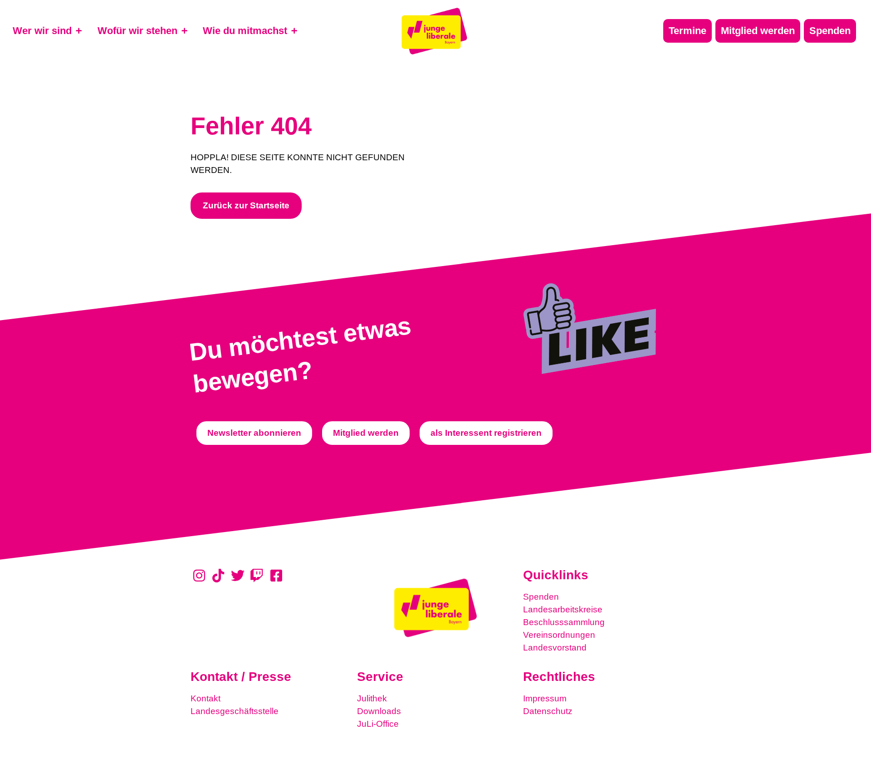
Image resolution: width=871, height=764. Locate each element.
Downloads (379, 711)
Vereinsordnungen (559, 635)
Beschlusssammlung (564, 622)
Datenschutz (548, 711)
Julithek (372, 698)
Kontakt (205, 698)
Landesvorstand (555, 647)
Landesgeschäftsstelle (235, 711)
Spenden (541, 596)
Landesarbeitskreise (562, 609)
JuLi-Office (378, 724)
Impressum (545, 698)
